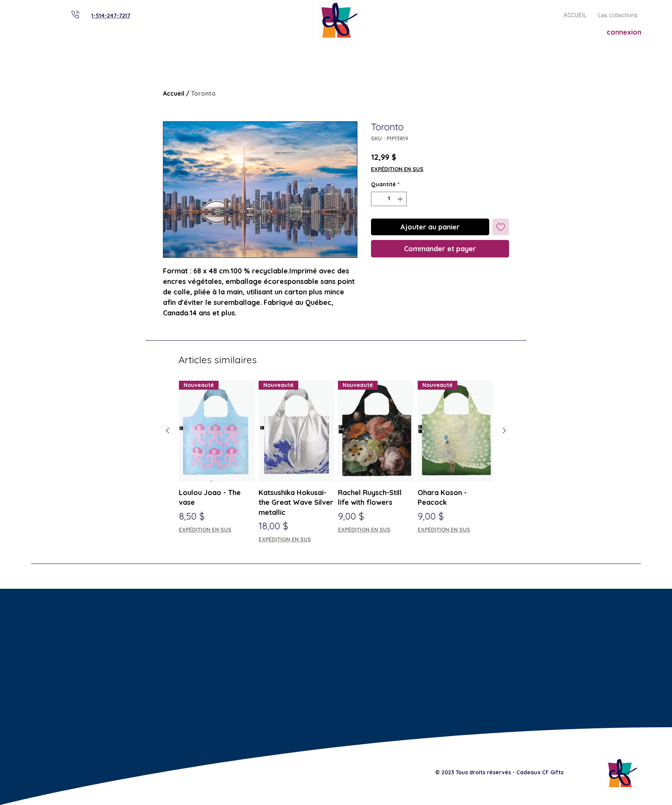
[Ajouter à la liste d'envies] (500, 227)
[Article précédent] (167, 430)
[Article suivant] (504, 430)
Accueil (173, 93)
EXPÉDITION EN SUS (397, 169)
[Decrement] (377, 199)
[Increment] (401, 199)
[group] (336, 462)
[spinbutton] (389, 199)
